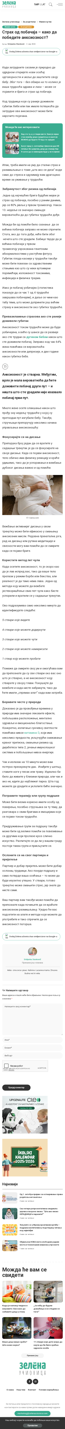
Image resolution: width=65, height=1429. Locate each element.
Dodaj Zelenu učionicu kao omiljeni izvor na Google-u (33, 51)
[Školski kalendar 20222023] (25, 1157)
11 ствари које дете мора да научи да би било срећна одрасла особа (48, 1345)
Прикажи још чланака (32, 963)
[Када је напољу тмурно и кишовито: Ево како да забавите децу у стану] (16, 1292)
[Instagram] (35, 1381)
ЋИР (36, 4)
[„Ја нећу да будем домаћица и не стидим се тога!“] (48, 1292)
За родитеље (26, 27)
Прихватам (33, 1425)
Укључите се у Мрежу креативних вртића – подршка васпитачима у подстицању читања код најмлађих (41, 1228)
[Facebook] (29, 1381)
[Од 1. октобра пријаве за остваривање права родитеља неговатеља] (9, 1198)
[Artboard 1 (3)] (25, 1114)
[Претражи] (50, 4)
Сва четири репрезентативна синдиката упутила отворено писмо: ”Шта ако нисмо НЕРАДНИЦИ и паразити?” (39, 1211)
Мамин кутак (10, 27)
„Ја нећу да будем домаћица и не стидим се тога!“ (47, 1308)
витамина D (31, 732)
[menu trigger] (59, 4)
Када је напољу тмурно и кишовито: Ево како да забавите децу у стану (15, 1308)
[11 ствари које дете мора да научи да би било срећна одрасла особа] (48, 1328)
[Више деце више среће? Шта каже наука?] (16, 1328)
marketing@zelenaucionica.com (33, 1413)
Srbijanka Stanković (16, 44)
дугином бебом (37, 337)
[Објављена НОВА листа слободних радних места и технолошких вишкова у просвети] (9, 1245)
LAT (43, 4)
